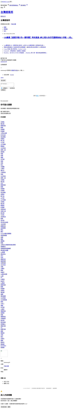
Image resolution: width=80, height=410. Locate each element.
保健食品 (3, 209)
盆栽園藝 (3, 228)
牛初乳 (2, 215)
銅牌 (2, 270)
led (1, 277)
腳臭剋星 (3, 125)
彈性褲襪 (3, 296)
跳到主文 (3, 16)
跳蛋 (2, 314)
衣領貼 (2, 122)
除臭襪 (2, 129)
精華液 (2, 333)
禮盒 (2, 157)
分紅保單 (3, 224)
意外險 (2, 220)
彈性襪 (2, 292)
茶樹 (2, 335)
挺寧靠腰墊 (4, 235)
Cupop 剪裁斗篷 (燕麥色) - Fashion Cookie (15, 49)
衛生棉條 (3, 322)
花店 (2, 257)
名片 (5, 31)
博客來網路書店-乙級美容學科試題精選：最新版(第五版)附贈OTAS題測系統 (25, 47)
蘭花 (2, 231)
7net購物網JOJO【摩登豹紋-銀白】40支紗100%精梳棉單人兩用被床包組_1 (24, 45)
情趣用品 (3, 311)
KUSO (12, 74)
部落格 (6, 29)
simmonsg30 (4, 61)
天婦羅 (2, 166)
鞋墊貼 (2, 146)
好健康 (2, 207)
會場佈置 (3, 263)
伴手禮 (2, 159)
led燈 (2, 276)
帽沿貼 (2, 123)
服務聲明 (55, 388)
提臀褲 (2, 347)
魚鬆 (2, 153)
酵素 (2, 218)
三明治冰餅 (4, 133)
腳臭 (2, 127)
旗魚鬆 (2, 151)
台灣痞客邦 (7, 12)
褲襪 (2, 294)
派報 (2, 266)
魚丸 (2, 165)
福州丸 (2, 170)
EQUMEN (3, 345)
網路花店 (3, 259)
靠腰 (2, 237)
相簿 (5, 27)
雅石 (2, 229)
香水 (2, 336)
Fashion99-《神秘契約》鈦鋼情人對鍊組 (15, 51)
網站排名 (3, 254)
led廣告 (3, 279)
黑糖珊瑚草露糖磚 (6, 248)
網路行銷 (3, 326)
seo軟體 (3, 252)
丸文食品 (3, 148)
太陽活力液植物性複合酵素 (8, 244)
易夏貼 (2, 138)
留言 (16, 70)
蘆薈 (2, 331)
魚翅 (2, 174)
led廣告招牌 (4, 274)
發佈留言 (3, 90)
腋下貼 (2, 140)
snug (2, 183)
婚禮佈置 (3, 261)
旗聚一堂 (3, 150)
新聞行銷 (3, 329)
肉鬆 (2, 155)
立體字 (2, 268)
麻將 (2, 301)
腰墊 (2, 239)
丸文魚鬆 (3, 298)
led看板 (3, 283)
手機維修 (3, 318)
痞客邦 (13, 70)
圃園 (2, 340)
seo (1, 327)
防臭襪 (2, 131)
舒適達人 (3, 324)
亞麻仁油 (3, 211)
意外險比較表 (4, 222)
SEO (2, 255)
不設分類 (13, 24)
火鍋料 (2, 168)
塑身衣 (2, 342)
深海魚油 (3, 216)
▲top (2, 77)
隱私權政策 (48, 388)
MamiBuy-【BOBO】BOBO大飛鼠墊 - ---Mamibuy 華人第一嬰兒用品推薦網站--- (25, 52)
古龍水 (2, 338)
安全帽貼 (3, 137)
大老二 (2, 303)
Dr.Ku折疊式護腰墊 (6, 233)
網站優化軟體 (4, 250)
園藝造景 (3, 226)
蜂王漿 (2, 213)
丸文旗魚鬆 (4, 299)
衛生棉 (2, 320)
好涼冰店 (3, 135)
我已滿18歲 (3, 407)
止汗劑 (2, 142)
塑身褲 (2, 344)
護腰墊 (2, 241)
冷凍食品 (3, 172)
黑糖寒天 (3, 246)
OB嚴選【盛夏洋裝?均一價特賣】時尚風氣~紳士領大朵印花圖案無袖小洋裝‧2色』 (38, 38)
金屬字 (2, 272)
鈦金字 (2, 281)
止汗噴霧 (3, 144)
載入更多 (3, 80)
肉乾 (2, 163)
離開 (9, 407)
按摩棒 (2, 313)
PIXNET (28, 388)
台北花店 (3, 264)
